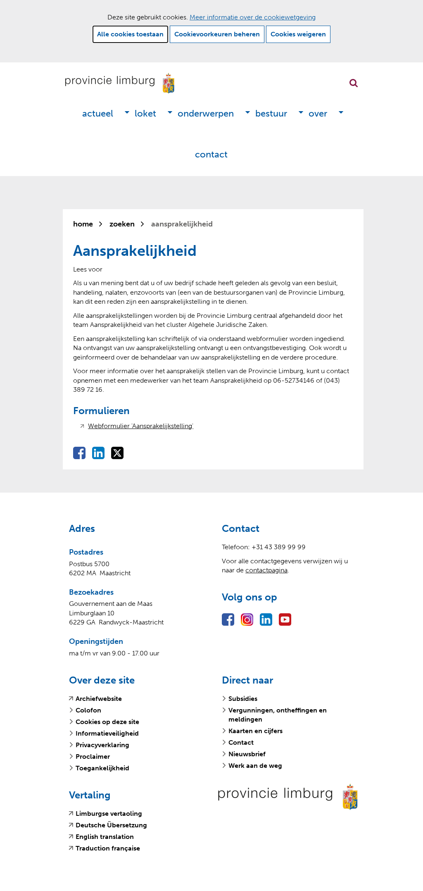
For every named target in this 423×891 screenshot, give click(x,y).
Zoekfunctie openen (353, 83)
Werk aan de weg (255, 766)
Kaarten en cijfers (255, 731)
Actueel (97, 113)
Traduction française (108, 848)
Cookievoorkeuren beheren (217, 34)
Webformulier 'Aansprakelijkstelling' (140, 426)
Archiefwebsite (99, 698)
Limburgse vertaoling (109, 813)
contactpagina (266, 570)
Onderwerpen (206, 113)
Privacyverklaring (102, 745)
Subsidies (242, 699)
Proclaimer (93, 756)
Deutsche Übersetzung (111, 825)
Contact (211, 154)
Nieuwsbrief (247, 754)
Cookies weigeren (298, 34)
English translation (105, 836)
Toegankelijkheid (102, 768)
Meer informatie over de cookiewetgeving (253, 17)
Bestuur (271, 113)
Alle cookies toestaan (130, 34)
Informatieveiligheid (107, 733)
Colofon (88, 710)
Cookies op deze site (107, 722)
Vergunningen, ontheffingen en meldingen (277, 714)
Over (318, 113)
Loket (145, 113)
